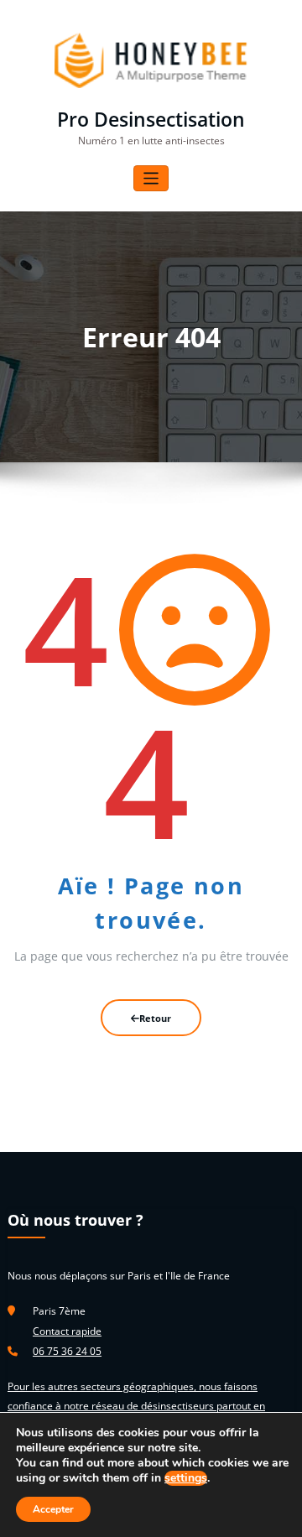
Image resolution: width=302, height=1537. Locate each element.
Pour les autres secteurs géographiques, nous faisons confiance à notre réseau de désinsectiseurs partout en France (136, 1405)
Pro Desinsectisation (151, 120)
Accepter (53, 1509)
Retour (155, 1018)
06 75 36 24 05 (67, 1351)
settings (185, 1478)
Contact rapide (67, 1331)
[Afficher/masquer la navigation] (151, 178)
